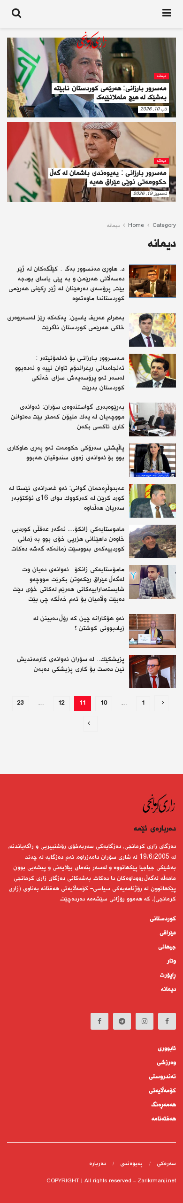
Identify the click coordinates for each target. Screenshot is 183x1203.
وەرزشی (166, 1062)
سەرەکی (166, 1163)
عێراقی (168, 933)
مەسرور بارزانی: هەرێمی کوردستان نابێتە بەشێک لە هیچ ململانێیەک (110, 93)
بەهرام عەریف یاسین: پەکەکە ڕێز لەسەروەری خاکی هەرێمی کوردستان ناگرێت (65, 323)
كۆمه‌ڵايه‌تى (162, 1090)
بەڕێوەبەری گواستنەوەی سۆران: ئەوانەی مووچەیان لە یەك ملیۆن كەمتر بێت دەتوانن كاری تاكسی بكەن (67, 417)
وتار (171, 961)
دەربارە (97, 1163)
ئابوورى (167, 1048)
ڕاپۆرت (168, 975)
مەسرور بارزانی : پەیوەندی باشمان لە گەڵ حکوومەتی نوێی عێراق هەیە (109, 177)
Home (136, 226)
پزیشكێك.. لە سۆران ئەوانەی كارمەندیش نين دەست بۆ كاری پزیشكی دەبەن (70, 664)
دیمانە (161, 76)
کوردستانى (163, 919)
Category (164, 226)
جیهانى (167, 947)
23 (20, 703)
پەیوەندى (131, 1163)
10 (103, 703)
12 (61, 703)
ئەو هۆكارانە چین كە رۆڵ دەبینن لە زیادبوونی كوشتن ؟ (78, 623)
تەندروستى (162, 1076)
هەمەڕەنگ (164, 1105)
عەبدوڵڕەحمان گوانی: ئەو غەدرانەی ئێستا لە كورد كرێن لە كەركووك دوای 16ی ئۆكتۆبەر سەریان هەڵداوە (66, 498)
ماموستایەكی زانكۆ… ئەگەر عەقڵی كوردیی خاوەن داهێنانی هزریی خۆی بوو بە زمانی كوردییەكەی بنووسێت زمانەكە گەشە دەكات (67, 539)
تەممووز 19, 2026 (150, 193)
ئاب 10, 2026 (153, 109)
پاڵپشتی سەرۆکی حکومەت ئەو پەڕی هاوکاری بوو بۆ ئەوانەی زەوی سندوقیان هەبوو (65, 453)
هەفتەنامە (164, 1119)
